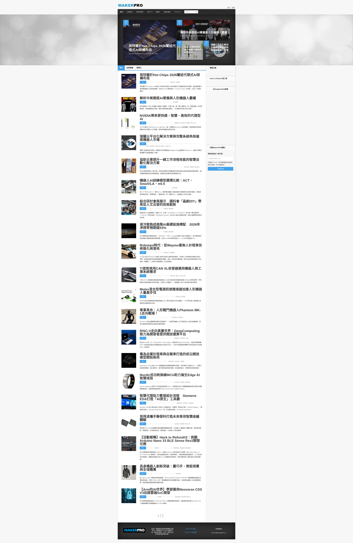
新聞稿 (178, 82)
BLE (162, 448)
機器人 (163, 146)
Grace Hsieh (158, 538)
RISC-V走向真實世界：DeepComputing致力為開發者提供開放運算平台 (170, 332)
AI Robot (166, 102)
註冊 (233, 7)
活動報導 (170, 208)
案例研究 (166, 252)
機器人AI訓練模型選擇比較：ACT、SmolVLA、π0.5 (166, 182)
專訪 (147, 146)
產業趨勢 (175, 102)
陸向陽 (156, 448)
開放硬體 (187, 448)
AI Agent (167, 82)
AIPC (171, 338)
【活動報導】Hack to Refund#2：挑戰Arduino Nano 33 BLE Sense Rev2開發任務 (170, 440)
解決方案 (193, 123)
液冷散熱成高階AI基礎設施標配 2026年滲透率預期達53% (170, 226)
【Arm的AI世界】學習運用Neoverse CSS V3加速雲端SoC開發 (171, 491)
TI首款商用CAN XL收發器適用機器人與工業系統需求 (170, 270)
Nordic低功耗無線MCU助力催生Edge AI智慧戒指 (170, 376)
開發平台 (168, 146)
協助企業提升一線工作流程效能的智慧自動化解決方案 (169, 161)
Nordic (166, 382)
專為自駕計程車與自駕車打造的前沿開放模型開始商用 (169, 355)
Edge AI (172, 296)
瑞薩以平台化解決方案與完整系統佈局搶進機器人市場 (219, 47)
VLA (171, 102)
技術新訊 (172, 82)
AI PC (167, 338)
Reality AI (196, 143)
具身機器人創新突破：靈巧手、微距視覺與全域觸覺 (169, 467)
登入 (229, 7)
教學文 (189, 497)
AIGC (171, 123)
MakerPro (141, 54)
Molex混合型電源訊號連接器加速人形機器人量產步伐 (171, 290)
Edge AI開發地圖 (169, 361)
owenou (158, 187)
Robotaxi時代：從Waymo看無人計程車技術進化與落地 (171, 246)
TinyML (171, 382)
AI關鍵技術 (176, 123)
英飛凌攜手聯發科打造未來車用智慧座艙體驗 (169, 418)
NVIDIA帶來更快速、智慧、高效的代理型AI (193, 50)
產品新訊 (196, 167)
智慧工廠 (158, 146)
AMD (170, 473)
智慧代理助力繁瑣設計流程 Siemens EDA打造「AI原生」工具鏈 (168, 397)
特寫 (187, 338)
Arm (164, 497)
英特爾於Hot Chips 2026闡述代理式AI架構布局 (170, 76)
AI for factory (177, 143)
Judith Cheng (217, 53)
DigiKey (166, 448)
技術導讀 (174, 187)
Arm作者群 (158, 497)
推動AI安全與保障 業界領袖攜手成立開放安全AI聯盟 (169, 511)
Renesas (143, 146)
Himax (166, 538)
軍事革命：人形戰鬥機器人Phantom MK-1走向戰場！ (170, 311)
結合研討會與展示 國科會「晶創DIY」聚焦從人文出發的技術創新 (171, 202)
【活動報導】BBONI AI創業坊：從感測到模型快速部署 (170, 532)
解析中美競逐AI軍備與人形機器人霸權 (203, 32)
